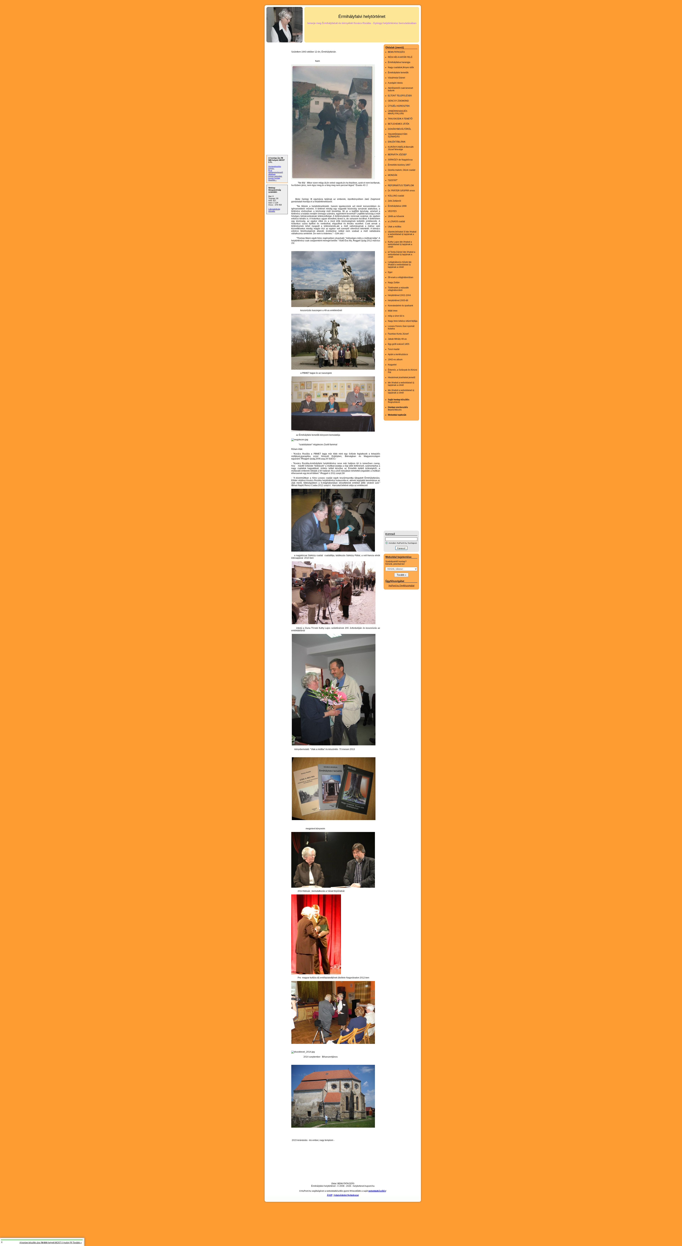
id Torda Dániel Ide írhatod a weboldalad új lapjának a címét (401, 254)
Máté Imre (392, 311)
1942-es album (395, 359)
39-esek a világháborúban (400, 277)
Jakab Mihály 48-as (397, 339)
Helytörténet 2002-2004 (399, 295)
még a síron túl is (396, 316)
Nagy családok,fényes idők (401, 67)
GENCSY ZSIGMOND (398, 101)
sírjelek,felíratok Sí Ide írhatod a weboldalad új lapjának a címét (402, 234)
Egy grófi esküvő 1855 (398, 344)
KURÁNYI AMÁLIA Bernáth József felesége (401, 148)
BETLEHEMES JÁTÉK (398, 124)
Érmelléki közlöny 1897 (399, 165)
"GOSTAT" (392, 180)
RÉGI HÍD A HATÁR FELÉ (400, 57)
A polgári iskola (395, 83)
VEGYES (392, 211)
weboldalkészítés (377, 1191)
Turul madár (394, 349)
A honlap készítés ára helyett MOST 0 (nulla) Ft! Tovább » (51, 1242)
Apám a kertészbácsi (398, 354)
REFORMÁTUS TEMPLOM (401, 185)
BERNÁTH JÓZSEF (397, 154)
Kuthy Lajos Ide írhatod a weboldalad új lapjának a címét (400, 244)
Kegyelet (392, 364)
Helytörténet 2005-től (398, 300)
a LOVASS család (396, 221)
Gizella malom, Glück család (401, 170)
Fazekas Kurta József (398, 334)
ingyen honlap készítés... (274, 179)
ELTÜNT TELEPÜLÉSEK (400, 95)
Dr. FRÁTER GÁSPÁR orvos (401, 190)
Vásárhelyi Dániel (396, 77)
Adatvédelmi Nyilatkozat (346, 1195)
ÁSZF (329, 1195)
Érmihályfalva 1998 (397, 206)
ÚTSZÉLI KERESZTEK (399, 106)
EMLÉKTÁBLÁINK (396, 142)
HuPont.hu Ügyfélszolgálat (401, 585)
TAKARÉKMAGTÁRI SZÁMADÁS (397, 135)
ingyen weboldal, (275, 176)
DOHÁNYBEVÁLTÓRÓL (399, 129)
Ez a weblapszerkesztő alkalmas (275, 172)
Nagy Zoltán (394, 282)
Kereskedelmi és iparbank (400, 305)
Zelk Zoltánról (394, 201)
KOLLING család (396, 196)
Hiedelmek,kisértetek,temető (401, 377)
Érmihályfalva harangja (399, 62)
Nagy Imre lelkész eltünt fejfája (402, 321)
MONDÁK (392, 175)
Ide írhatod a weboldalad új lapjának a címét (401, 383)
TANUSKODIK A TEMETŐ (400, 118)
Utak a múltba (394, 226)
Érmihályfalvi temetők (398, 72)
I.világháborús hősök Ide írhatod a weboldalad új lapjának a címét (400, 264)
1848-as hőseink (396, 216)
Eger (390, 272)
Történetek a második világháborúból (398, 288)
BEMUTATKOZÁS (396, 52)
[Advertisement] (398, 475)
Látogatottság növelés (274, 210)
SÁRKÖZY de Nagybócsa (400, 159)
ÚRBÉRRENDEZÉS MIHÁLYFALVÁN (397, 112)
